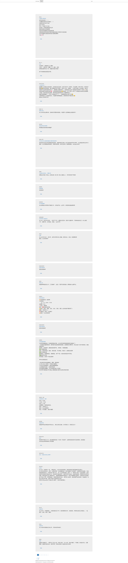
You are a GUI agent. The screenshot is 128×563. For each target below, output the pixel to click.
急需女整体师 (42, 267)
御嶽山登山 (41, 110)
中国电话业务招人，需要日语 (45, 173)
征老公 (40, 468)
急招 (40, 540)
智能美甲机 (41, 422)
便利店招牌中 (42, 298)
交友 (40, 64)
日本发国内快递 (42, 341)
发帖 (92, 1)
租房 (40, 438)
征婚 (40, 235)
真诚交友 (41, 509)
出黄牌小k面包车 (42, 18)
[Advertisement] (64, 7)
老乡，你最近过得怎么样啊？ (45, 454)
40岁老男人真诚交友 (43, 218)
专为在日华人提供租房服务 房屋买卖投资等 (48, 141)
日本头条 (37, 1)
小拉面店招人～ (42, 85)
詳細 (41, 39)
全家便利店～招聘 (42, 398)
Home (41, 1)
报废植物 (41, 188)
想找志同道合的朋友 (43, 125)
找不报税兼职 (42, 203)
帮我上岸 (41, 282)
